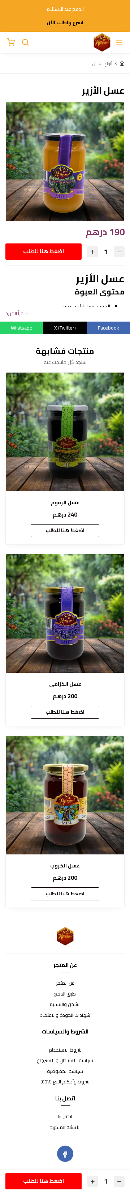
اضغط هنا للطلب (43, 251)
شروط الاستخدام (65, 1050)
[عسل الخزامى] (65, 613)
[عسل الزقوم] (65, 432)
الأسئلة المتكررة (65, 1127)
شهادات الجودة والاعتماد (65, 1015)
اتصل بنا (65, 1116)
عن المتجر (65, 983)
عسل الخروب (65, 866)
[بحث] (25, 42)
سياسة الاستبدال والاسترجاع (65, 1060)
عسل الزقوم (65, 502)
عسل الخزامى (65, 684)
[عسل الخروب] (65, 795)
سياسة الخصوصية (65, 1071)
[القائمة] (119, 42)
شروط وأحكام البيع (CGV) (65, 1082)
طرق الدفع (65, 994)
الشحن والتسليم (65, 1004)
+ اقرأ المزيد (16, 313)
